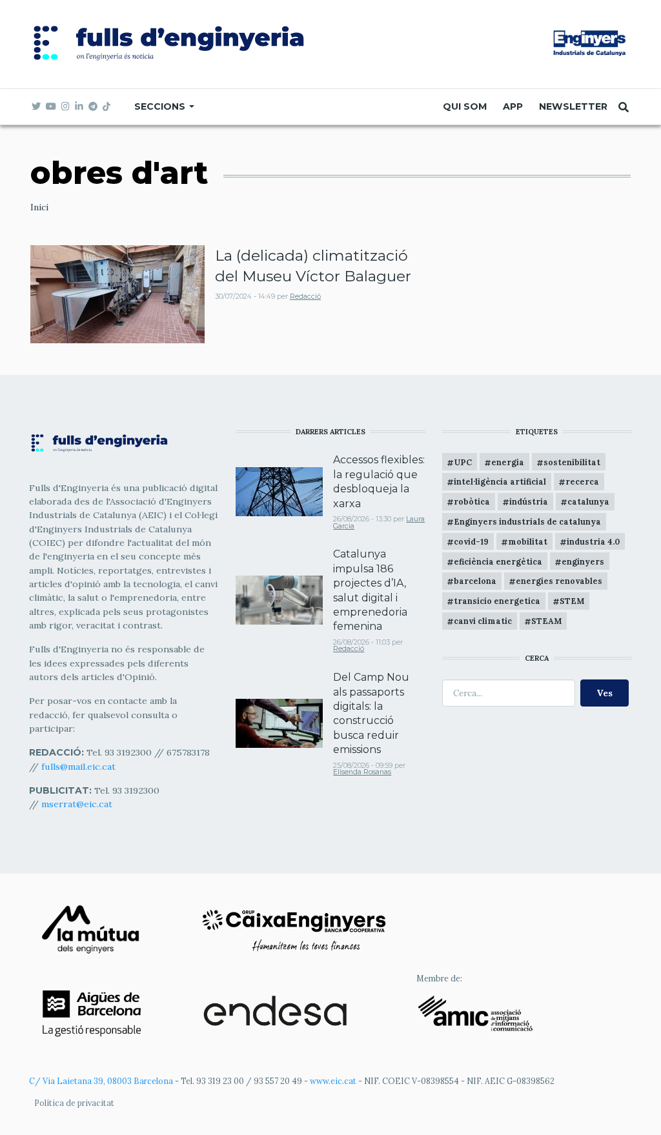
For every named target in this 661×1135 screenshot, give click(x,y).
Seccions (161, 106)
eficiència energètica (498, 561)
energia (507, 462)
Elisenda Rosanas (362, 772)
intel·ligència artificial (500, 481)
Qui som (465, 106)
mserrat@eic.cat (76, 804)
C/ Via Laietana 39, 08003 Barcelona (101, 1081)
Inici (39, 207)
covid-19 (471, 541)
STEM (572, 601)
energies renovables (559, 581)
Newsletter (573, 106)
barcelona (475, 581)
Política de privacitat (74, 1103)
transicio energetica (497, 601)
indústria (528, 501)
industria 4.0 (593, 541)
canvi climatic (483, 621)
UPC (463, 462)
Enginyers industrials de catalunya (527, 521)
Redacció (305, 296)
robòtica (472, 501)
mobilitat (527, 541)
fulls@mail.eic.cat (79, 766)
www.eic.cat (333, 1081)
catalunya (588, 501)
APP (513, 106)
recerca (582, 481)
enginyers (583, 561)
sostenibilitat (572, 462)
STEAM (546, 621)
